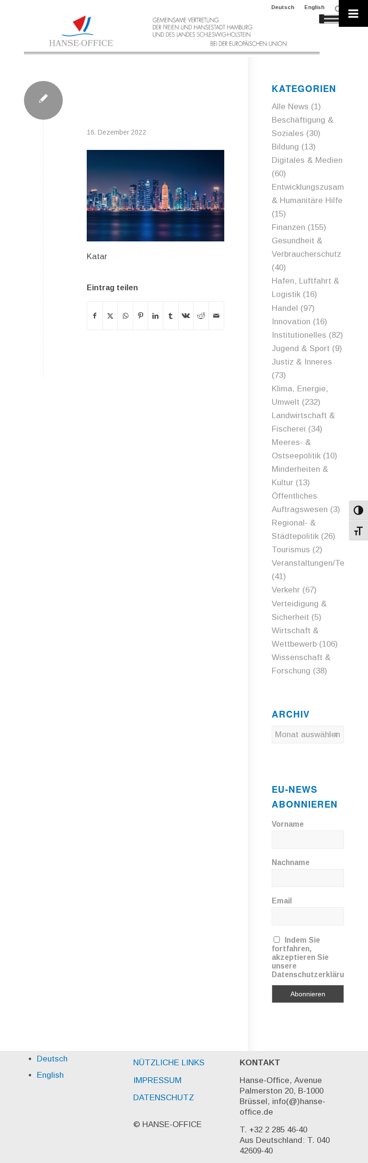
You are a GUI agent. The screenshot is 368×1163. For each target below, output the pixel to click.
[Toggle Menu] (353, 13)
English (314, 7)
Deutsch (282, 7)
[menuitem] (282, 7)
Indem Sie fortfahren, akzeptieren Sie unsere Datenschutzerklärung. (313, 957)
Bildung (285, 146)
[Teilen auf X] (110, 316)
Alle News (290, 106)
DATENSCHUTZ (163, 1097)
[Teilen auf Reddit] (201, 316)
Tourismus (291, 549)
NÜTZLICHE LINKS (169, 1062)
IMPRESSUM (157, 1080)
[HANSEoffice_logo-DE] (172, 35)
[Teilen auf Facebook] (95, 316)
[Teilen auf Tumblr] (170, 316)
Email (282, 901)
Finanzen (288, 227)
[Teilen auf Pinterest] (140, 316)
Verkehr (286, 589)
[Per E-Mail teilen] (216, 316)
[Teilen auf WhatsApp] (125, 316)
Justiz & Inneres (302, 361)
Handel (285, 308)
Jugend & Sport (301, 348)
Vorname (288, 824)
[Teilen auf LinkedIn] (155, 316)
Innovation (291, 321)
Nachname (291, 862)
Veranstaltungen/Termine (318, 563)
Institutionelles (299, 335)
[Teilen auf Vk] (186, 316)
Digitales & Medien (307, 160)
